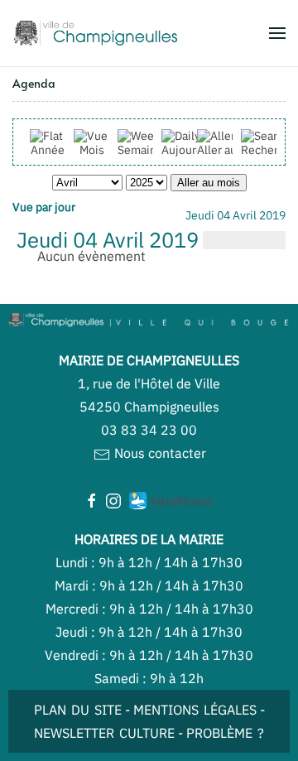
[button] (277, 33)
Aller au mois (231, 149)
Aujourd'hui (191, 149)
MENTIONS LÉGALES (195, 709)
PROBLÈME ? (225, 733)
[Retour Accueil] (95, 33)
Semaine (140, 149)
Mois (91, 149)
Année (48, 149)
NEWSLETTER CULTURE (104, 733)
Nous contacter (158, 453)
